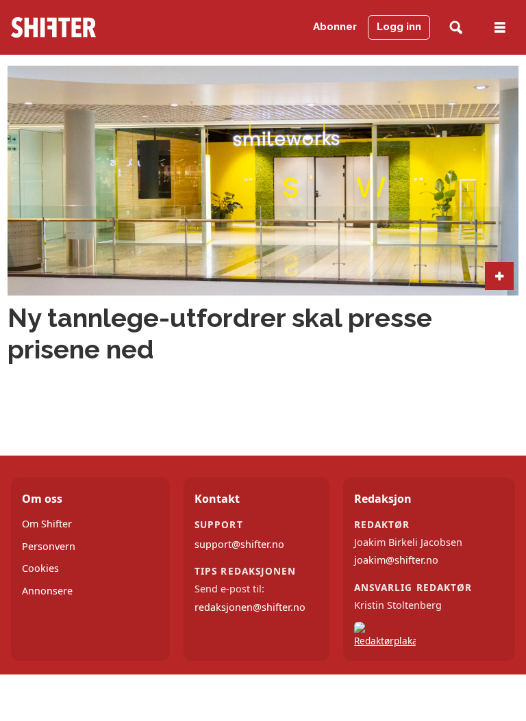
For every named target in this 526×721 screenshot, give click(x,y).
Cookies (40, 568)
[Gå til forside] (80, 27)
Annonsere (47, 590)
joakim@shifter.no (396, 559)
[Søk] (455, 27)
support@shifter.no (239, 544)
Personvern (48, 546)
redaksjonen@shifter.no (250, 607)
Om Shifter (47, 523)
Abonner (335, 27)
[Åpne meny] (500, 27)
